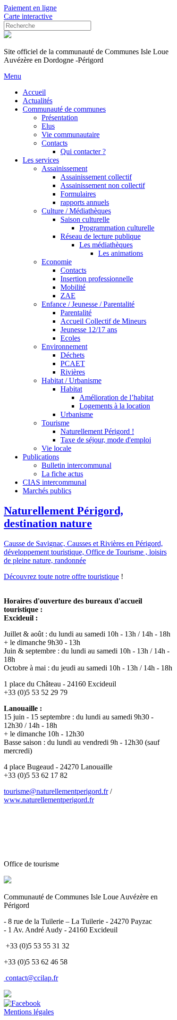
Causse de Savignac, (35, 543)
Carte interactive (28, 16)
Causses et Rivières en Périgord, (115, 543)
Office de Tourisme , (117, 552)
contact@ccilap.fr (32, 978)
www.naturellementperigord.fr (49, 800)
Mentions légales (29, 1012)
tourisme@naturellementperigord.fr (56, 791)
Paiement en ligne (30, 8)
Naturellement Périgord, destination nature (63, 517)
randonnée (70, 560)
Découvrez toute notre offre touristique (61, 576)
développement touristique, (45, 552)
